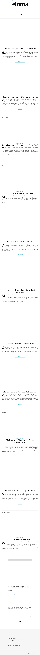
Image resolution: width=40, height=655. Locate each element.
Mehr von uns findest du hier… (26, 609)
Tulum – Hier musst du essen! (20, 539)
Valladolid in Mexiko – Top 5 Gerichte (20, 491)
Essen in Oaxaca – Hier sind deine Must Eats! (20, 145)
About (9, 635)
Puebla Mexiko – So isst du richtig (20, 242)
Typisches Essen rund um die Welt (14, 645)
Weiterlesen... (20, 61)
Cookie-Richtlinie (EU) (12, 638)
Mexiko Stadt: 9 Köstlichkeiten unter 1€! (20, 49)
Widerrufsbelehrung (11, 647)
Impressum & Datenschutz (13, 640)
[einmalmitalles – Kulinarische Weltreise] (20, 13)
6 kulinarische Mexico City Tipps (20, 193)
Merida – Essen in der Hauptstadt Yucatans (20, 392)
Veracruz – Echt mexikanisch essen (20, 344)
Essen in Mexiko (20, 46)
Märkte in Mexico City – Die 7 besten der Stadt (20, 97)
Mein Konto (10, 643)
